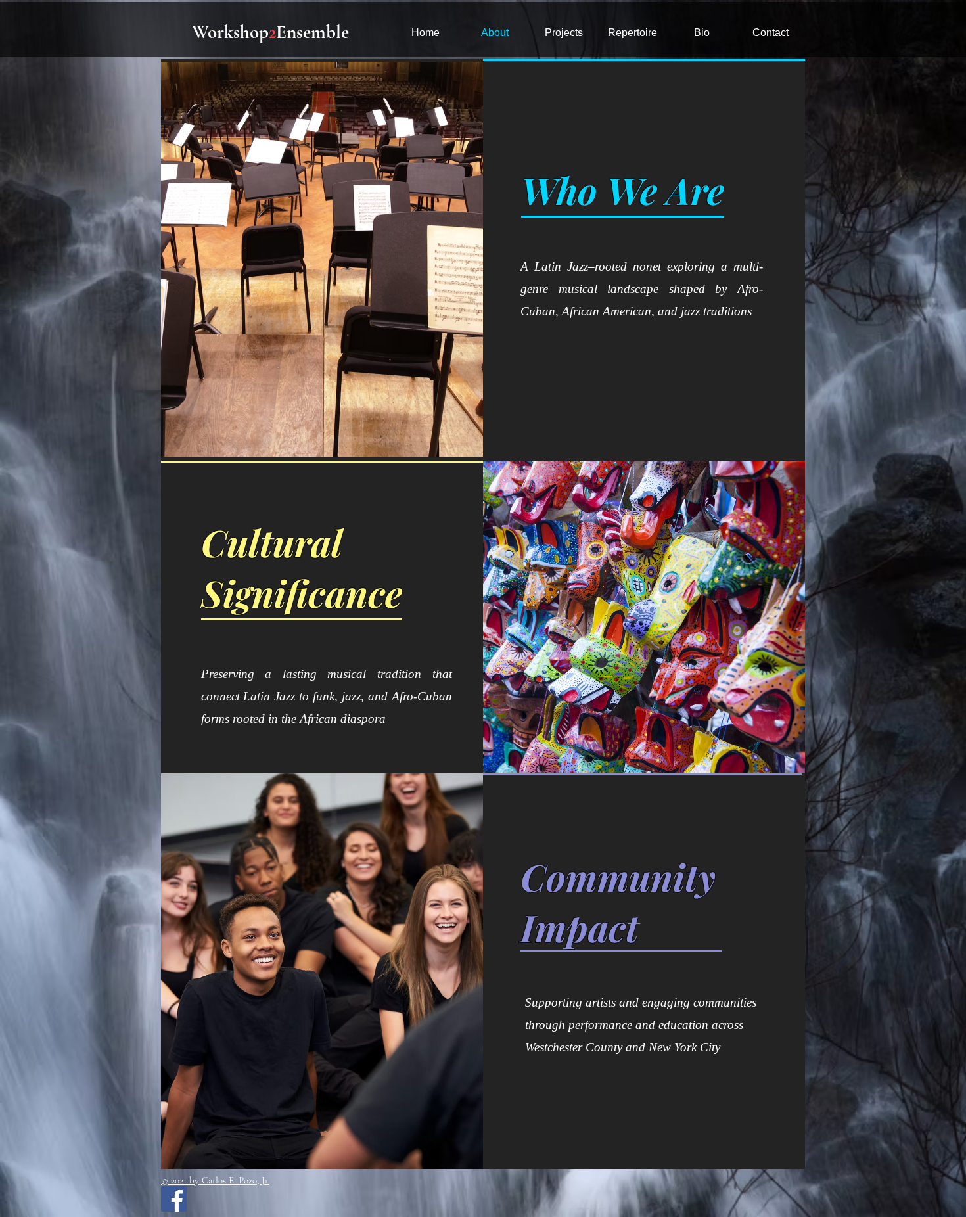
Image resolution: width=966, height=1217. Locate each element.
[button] (632, 32)
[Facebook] (174, 1199)
